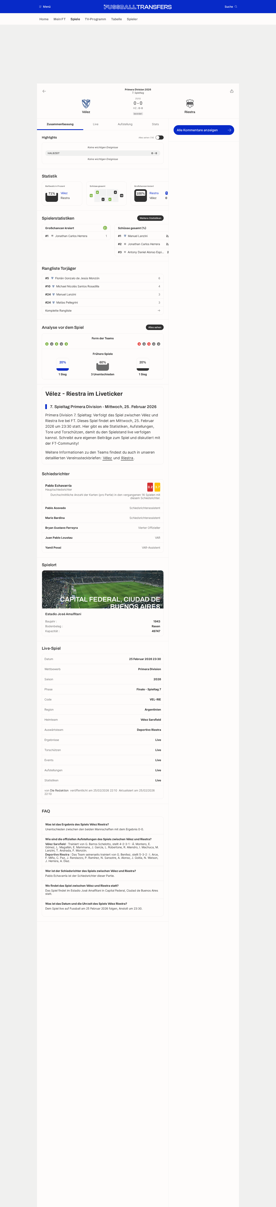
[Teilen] (231, 91)
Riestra (127, 458)
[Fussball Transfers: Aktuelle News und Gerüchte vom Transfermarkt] (137, 6)
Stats (155, 124)
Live (95, 124)
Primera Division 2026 (138, 89)
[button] (45, 6)
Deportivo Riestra (149, 729)
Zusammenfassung (60, 124)
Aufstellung (125, 124)
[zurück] (44, 91)
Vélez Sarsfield (151, 719)
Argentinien (153, 709)
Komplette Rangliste (58, 310)
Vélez (107, 458)
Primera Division (149, 669)
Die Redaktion (59, 790)
